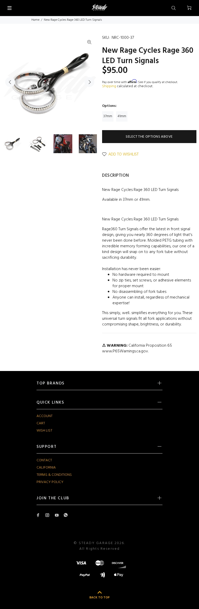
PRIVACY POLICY (50, 482)
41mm (121, 116)
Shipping (109, 86)
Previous (10, 82)
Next (89, 82)
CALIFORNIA (46, 468)
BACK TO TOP (99, 597)
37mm (107, 116)
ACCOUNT (45, 416)
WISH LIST (44, 431)
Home (35, 20)
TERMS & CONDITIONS (54, 475)
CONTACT (44, 460)
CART (41, 423)
